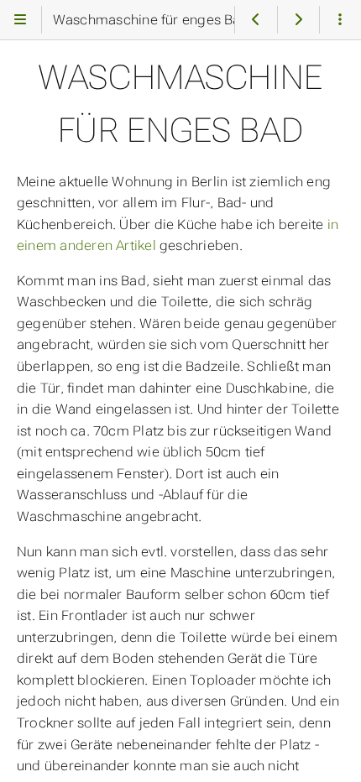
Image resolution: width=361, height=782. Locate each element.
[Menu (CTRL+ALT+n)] (20, 20)
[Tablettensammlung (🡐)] (255, 20)
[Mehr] (340, 20)
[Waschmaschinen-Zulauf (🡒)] (298, 20)
